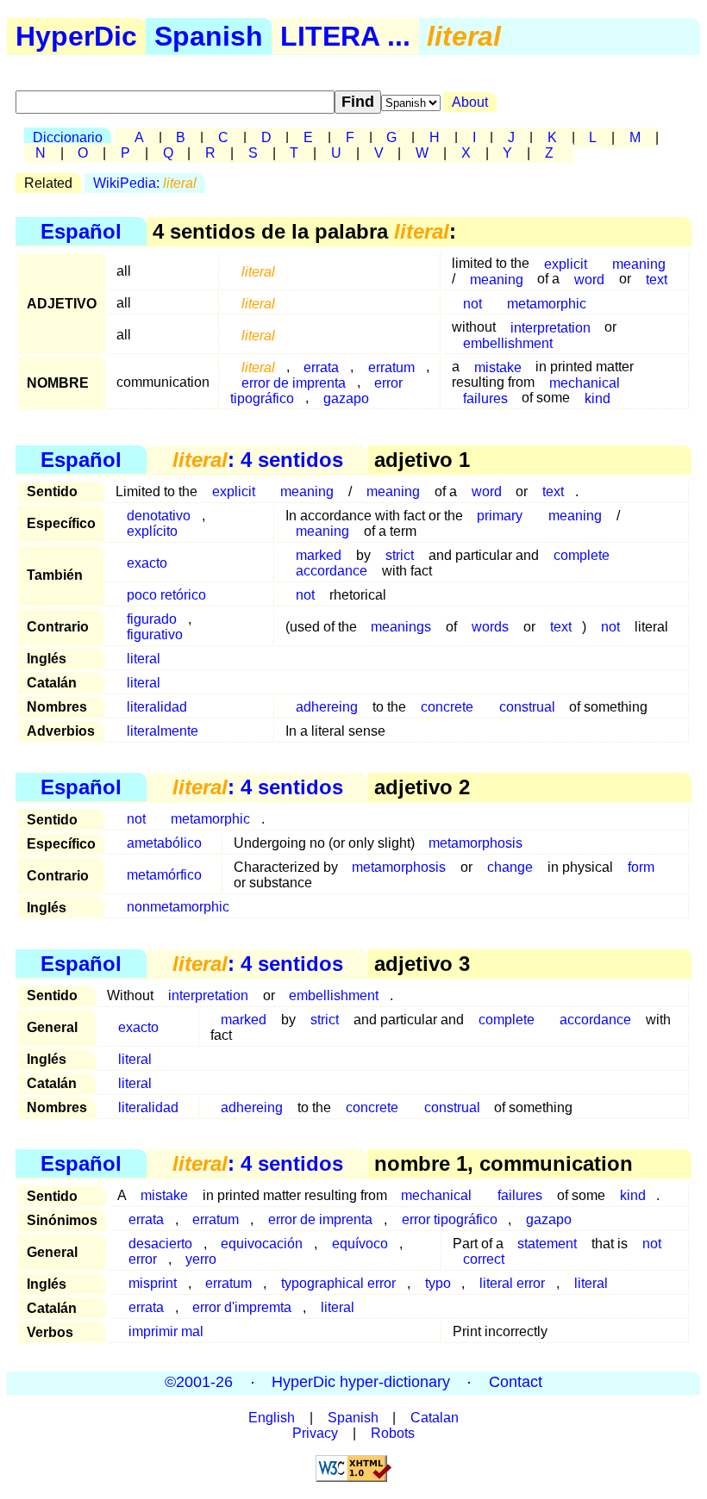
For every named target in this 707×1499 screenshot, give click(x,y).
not (472, 302)
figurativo (155, 634)
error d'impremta (241, 1307)
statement (547, 1243)
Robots (393, 1433)
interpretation (208, 995)
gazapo (346, 397)
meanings (401, 626)
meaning (496, 278)
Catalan (434, 1417)
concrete (447, 707)
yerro (200, 1259)
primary (499, 515)
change (510, 867)
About (470, 102)
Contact (515, 1382)
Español (81, 231)
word (589, 278)
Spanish (208, 36)
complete (582, 555)
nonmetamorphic (178, 906)
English (271, 1417)
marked (243, 1019)
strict (399, 555)
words (490, 626)
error (142, 1259)
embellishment (508, 342)
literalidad (157, 707)
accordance (331, 570)
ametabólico (164, 843)
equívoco (360, 1243)
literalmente (162, 731)
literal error (512, 1283)
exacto (147, 563)
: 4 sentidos (257, 459)
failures (485, 397)
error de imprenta (320, 1219)
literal (143, 658)
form (641, 867)
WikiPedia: (145, 183)
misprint (152, 1283)
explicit (233, 491)
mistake (498, 366)
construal (527, 707)
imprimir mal (165, 1331)
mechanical (436, 1195)
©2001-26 (199, 1382)
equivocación (262, 1243)
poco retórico (166, 595)
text (656, 278)
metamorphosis (475, 843)
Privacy (315, 1433)
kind (597, 397)
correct (483, 1259)
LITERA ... (345, 36)
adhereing (327, 707)
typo (438, 1283)
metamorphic (546, 302)
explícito (152, 531)
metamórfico (164, 875)
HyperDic (76, 36)
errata (146, 1219)
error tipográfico (449, 1219)
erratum (215, 1219)
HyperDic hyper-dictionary (361, 1382)
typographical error (338, 1283)
